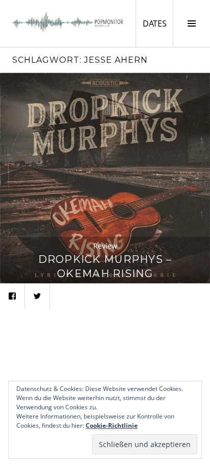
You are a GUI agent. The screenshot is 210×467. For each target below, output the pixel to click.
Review (105, 246)
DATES (158, 23)
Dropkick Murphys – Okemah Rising (105, 266)
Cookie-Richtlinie (112, 425)
